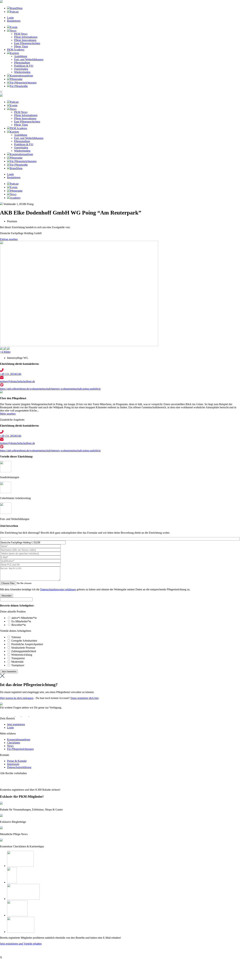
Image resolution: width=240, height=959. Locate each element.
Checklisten (13, 742)
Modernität (17, 661)
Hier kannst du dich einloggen (16, 698)
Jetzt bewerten (8, 671)
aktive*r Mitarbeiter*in (24, 617)
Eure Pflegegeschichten (27, 43)
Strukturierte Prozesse (23, 647)
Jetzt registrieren (16, 724)
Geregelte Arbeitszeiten (24, 640)
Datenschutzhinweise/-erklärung (58, 589)
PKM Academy (15, 49)
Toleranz (16, 637)
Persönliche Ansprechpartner (27, 644)
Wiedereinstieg (22, 72)
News (10, 745)
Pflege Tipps (21, 46)
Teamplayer (17, 665)
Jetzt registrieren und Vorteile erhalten (21, 943)
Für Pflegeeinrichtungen (20, 748)
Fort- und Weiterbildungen (28, 59)
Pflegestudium (22, 62)
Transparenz (18, 658)
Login (10, 17)
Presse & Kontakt (17, 760)
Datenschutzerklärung (19, 767)
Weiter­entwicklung (21, 654)
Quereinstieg (21, 68)
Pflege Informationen (25, 36)
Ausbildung (20, 56)
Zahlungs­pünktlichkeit (23, 651)
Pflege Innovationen (25, 40)
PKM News (20, 33)
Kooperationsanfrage (18, 739)
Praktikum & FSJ (23, 65)
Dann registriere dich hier (84, 698)
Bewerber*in (18, 624)
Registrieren (13, 20)
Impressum (13, 764)
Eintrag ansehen (9, 239)
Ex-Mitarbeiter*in (21, 621)
